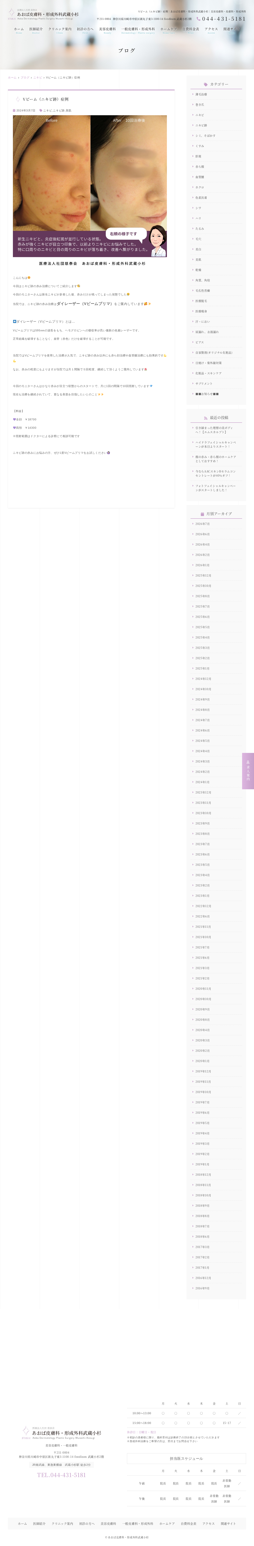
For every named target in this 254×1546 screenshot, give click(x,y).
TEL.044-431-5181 (61, 1475)
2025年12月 (203, 575)
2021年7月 (202, 947)
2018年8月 (202, 1216)
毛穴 (198, 239)
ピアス (199, 342)
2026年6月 (202, 534)
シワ (198, 208)
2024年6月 (202, 730)
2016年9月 (202, 1288)
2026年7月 (202, 524)
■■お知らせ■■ (207, 394)
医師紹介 (36, 30)
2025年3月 (202, 648)
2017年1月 (202, 1267)
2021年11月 (203, 927)
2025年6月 (202, 617)
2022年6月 (202, 916)
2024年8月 (202, 710)
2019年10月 (203, 1092)
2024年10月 (203, 689)
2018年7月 (202, 1226)
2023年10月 (203, 813)
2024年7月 (202, 720)
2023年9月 (202, 823)
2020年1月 (202, 1061)
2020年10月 (203, 999)
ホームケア (168, 30)
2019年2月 (202, 1154)
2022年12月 (203, 906)
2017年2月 (202, 1257)
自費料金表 (190, 30)
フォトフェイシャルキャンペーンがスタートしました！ (215, 488)
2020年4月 (202, 1030)
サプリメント (204, 383)
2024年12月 (203, 679)
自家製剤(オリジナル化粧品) (214, 352)
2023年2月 (202, 885)
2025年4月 (202, 637)
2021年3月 (202, 968)
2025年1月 (202, 668)
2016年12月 (203, 1278)
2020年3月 (202, 1040)
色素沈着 (201, 197)
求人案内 (248, 773)
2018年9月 (202, 1205)
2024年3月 (202, 761)
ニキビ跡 (59, 110)
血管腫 (199, 177)
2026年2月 (202, 555)
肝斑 (198, 156)
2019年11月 (203, 1082)
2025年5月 (202, 627)
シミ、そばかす (205, 135)
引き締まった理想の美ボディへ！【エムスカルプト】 (214, 430)
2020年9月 (202, 1009)
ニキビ (47, 110)
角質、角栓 (202, 280)
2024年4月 (202, 751)
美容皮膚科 (107, 30)
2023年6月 (202, 854)
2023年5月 (202, 865)
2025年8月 (202, 596)
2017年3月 (202, 1247)
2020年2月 (202, 1051)
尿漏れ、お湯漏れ (207, 332)
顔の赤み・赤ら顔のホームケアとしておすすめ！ (215, 459)
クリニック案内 (60, 30)
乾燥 (198, 270)
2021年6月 (202, 958)
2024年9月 (202, 699)
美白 (198, 249)
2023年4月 (202, 875)
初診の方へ (85, 30)
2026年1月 (202, 565)
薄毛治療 (201, 94)
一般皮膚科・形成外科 (138, 30)
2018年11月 (203, 1185)
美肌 (68, 110)
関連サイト (231, 30)
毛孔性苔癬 (202, 290)
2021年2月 (202, 978)
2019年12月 (203, 1071)
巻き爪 (199, 104)
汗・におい (202, 321)
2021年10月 (203, 937)
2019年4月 (202, 1133)
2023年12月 (203, 792)
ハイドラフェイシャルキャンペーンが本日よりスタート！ (215, 444)
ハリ (198, 218)
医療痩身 (201, 311)
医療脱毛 (201, 301)
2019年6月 (202, 1113)
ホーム (19, 30)
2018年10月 (203, 1195)
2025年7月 (202, 606)
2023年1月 (202, 896)
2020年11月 (203, 989)
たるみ (199, 228)
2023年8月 (202, 834)
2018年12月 (203, 1174)
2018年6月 (202, 1236)
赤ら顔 (199, 166)
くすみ (199, 146)
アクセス (211, 30)
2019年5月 (202, 1123)
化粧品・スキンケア (208, 373)
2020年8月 (202, 1020)
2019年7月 (202, 1102)
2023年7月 (202, 844)
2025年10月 (203, 586)
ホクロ (199, 187)
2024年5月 (202, 741)
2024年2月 (202, 772)
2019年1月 (202, 1164)
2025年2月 (202, 658)
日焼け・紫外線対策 (208, 363)
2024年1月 (202, 782)
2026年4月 (202, 544)
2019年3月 (202, 1143)
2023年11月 (203, 803)
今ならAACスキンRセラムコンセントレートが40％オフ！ (215, 473)
